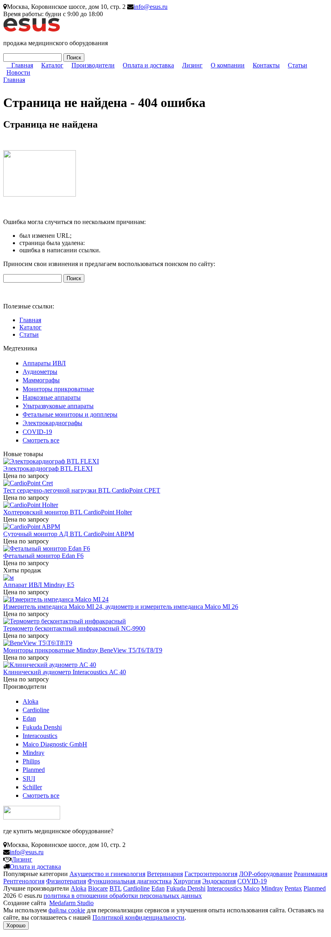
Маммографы (41, 380)
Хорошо (15, 925)
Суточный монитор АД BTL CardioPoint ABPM (68, 533)
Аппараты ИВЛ (44, 363)
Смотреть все (41, 440)
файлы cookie (66, 910)
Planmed (34, 769)
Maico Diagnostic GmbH (55, 744)
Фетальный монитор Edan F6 (43, 555)
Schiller (32, 787)
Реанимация (310, 873)
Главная (22, 65)
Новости (18, 72)
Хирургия (187, 881)
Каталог (52, 65)
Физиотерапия (66, 881)
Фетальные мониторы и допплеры (70, 414)
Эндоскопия (219, 881)
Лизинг (192, 65)
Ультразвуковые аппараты (58, 405)
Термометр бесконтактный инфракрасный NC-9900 (74, 628)
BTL (115, 888)
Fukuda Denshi (42, 727)
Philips (31, 761)
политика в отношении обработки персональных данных (123, 895)
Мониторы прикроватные (58, 389)
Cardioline (36, 709)
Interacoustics (40, 735)
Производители (93, 65)
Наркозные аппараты (52, 397)
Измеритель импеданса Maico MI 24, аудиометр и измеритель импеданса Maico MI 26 (120, 606)
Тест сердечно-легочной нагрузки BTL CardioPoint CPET (81, 490)
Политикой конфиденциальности (138, 917)
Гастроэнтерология (210, 873)
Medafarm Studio (71, 902)
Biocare (98, 888)
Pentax (293, 888)
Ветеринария (165, 873)
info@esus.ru (151, 6)
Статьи (297, 65)
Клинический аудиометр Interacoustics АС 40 (64, 672)
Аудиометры (40, 371)
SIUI (29, 778)
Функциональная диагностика (130, 881)
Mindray (33, 752)
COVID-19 (37, 431)
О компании (228, 65)
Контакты (266, 65)
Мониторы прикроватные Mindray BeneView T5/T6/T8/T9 (82, 650)
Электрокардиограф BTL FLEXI (47, 468)
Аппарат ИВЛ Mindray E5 (38, 584)
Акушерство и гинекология (107, 873)
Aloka (30, 701)
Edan (29, 718)
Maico (251, 888)
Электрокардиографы (52, 422)
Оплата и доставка (148, 65)
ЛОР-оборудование (265, 873)
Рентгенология (23, 881)
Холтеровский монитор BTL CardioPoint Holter (67, 512)
